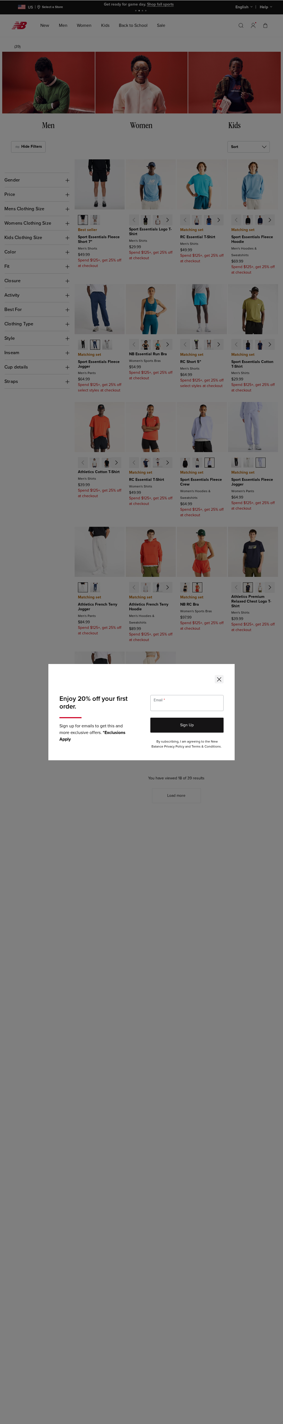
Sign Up (187, 725)
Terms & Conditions (206, 747)
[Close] (219, 679)
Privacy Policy (174, 747)
